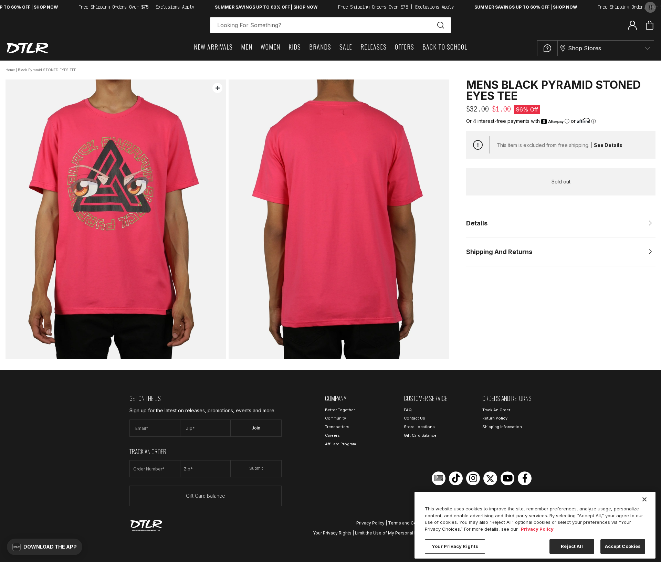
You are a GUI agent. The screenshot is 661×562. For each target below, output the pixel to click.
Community (335, 418)
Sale (345, 46)
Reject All (572, 546)
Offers (404, 46)
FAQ (408, 409)
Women (270, 46)
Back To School (444, 46)
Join (256, 428)
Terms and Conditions (410, 523)
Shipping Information (502, 426)
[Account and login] (632, 25)
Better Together (340, 409)
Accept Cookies (623, 546)
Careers (332, 435)
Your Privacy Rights (332, 533)
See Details (608, 145)
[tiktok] (456, 478)
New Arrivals (213, 46)
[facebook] (525, 478)
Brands (320, 46)
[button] (44, 547)
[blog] (438, 478)
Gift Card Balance (205, 496)
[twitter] (490, 478)
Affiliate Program (340, 444)
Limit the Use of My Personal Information (396, 533)
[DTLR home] (27, 48)
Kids (294, 46)
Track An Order (496, 409)
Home (10, 70)
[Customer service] (547, 48)
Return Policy (494, 418)
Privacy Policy (370, 523)
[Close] (644, 499)
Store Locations (419, 426)
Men (246, 46)
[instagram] (473, 478)
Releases (373, 46)
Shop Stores (584, 48)
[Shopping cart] (649, 25)
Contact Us (414, 418)
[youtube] (507, 478)
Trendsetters (337, 426)
